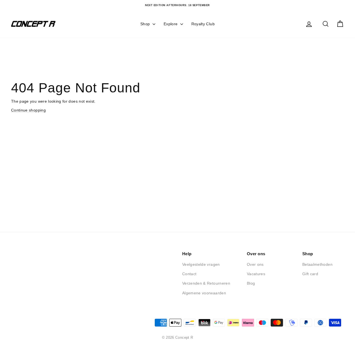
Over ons (255, 264)
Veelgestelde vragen (201, 264)
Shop (145, 24)
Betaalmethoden (317, 264)
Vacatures (256, 274)
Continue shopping (28, 110)
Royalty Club (203, 24)
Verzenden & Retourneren (206, 283)
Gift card (310, 274)
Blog (251, 283)
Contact (189, 274)
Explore (171, 24)
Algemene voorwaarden (204, 293)
